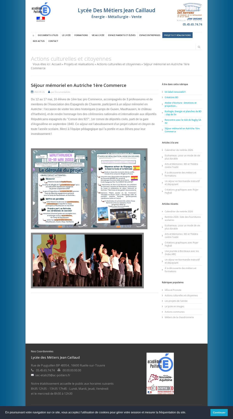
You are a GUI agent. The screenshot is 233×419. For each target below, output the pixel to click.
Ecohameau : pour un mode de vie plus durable (182, 157)
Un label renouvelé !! (175, 91)
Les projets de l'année (176, 300)
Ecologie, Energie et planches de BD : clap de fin (183, 113)
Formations (81, 35)
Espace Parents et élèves (122, 35)
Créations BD (171, 97)
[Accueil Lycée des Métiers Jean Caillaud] (41, 21)
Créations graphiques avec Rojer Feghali (181, 191)
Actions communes (174, 311)
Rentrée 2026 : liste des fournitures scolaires (183, 218)
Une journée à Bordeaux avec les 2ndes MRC (182, 253)
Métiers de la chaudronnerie (179, 317)
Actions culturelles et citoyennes (119, 64)
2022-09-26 (39, 92)
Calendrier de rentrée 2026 (179, 150)
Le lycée (66, 35)
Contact (53, 41)
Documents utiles (48, 35)
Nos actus (39, 41)
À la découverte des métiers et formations (180, 174)
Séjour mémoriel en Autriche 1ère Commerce (78, 85)
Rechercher (199, 47)
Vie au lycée (98, 35)
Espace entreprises (149, 35)
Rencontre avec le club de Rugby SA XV (183, 121)
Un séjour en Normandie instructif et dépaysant (182, 183)
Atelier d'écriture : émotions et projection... (181, 104)
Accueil (56, 64)
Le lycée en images (174, 306)
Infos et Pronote (173, 290)
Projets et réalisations (177, 35)
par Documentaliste (60, 92)
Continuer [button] (219, 412)
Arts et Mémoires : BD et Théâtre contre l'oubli (181, 166)
